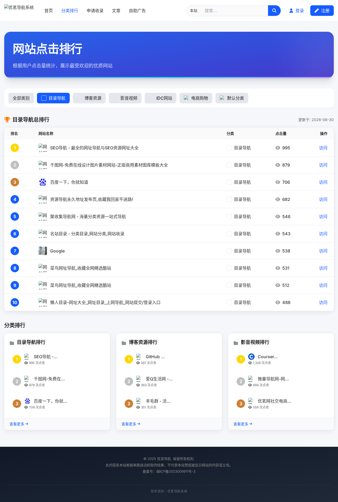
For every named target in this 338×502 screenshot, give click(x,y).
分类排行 (69, 10)
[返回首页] (19, 10)
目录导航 (57, 98)
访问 (323, 147)
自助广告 (137, 10)
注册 (325, 10)
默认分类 (235, 98)
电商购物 (199, 98)
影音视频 (128, 98)
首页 (48, 10)
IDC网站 (164, 98)
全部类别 (21, 98)
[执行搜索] (274, 10)
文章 (116, 10)
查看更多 (17, 424)
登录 (299, 10)
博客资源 (92, 98)
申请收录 (95, 10)
